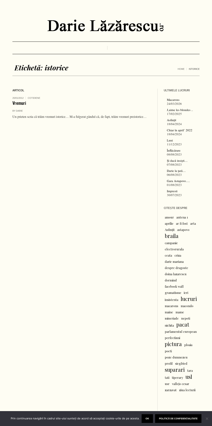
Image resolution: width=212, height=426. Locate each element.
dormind (171, 280)
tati (167, 377)
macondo (187, 306)
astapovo (183, 230)
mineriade (172, 318)
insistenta (171, 300)
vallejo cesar (180, 384)
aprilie (169, 223)
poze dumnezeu (176, 357)
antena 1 (182, 217)
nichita (169, 325)
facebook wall (174, 286)
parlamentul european (181, 331)
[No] (207, 418)
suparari (175, 370)
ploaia (188, 345)
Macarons (173, 100)
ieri (186, 293)
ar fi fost (182, 223)
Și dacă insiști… (177, 160)
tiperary (177, 377)
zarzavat (171, 390)
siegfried (181, 363)
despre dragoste (176, 268)
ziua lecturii (187, 390)
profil (169, 363)
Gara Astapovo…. (178, 181)
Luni (170, 140)
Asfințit (171, 120)
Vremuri (19, 103)
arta (193, 223)
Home (181, 69)
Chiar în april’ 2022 (179, 130)
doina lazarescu (176, 274)
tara (190, 370)
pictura (173, 344)
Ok (147, 418)
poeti (168, 351)
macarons (171, 306)
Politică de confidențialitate (178, 418)
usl (189, 377)
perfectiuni (172, 338)
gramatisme (173, 293)
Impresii (172, 191)
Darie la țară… (176, 171)
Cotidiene (34, 98)
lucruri (189, 299)
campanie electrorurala (174, 246)
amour (169, 217)
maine (169, 312)
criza (178, 255)
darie (19, 111)
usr (167, 384)
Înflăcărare (174, 150)
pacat (182, 324)
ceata (168, 255)
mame (180, 312)
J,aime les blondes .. (180, 110)
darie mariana (174, 261)
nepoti (185, 318)
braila (171, 236)
